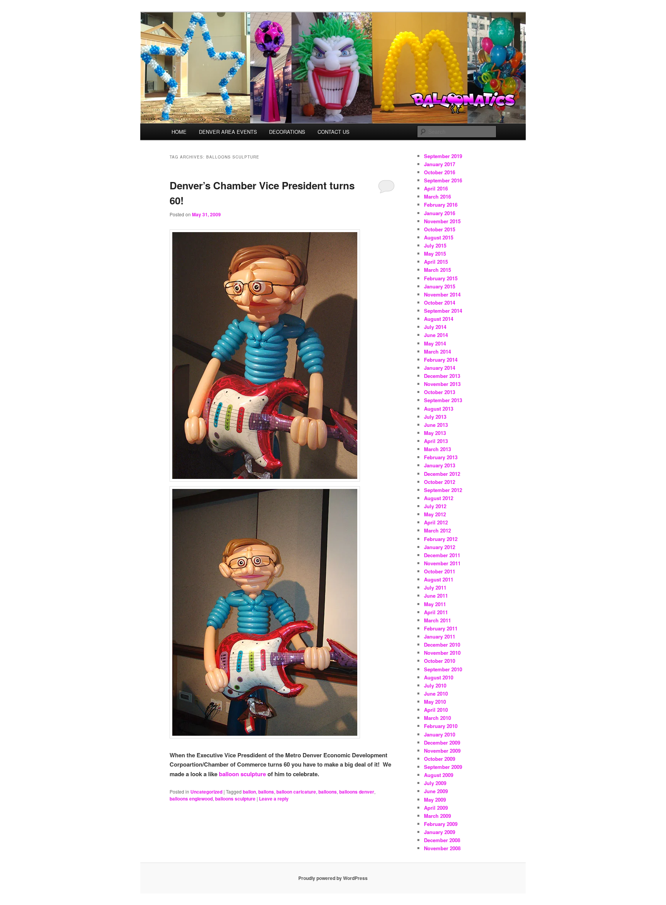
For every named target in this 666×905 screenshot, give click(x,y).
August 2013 (438, 408)
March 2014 (437, 351)
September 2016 (443, 180)
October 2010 (439, 660)
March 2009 (437, 815)
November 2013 (442, 384)
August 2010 (438, 677)
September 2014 (443, 310)
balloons (327, 791)
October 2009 (439, 758)
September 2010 (443, 669)
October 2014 (439, 302)
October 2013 (439, 392)
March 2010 (437, 717)
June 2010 (436, 693)
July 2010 (435, 685)
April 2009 (436, 807)
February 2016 (440, 204)
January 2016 (439, 213)
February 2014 (440, 359)
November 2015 (442, 221)
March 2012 (437, 530)
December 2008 (442, 840)
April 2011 (436, 612)
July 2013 (435, 416)
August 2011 (438, 579)
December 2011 (442, 555)
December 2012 (442, 473)
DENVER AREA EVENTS (228, 131)
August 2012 (438, 498)
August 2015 (438, 237)
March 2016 (437, 196)
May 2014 (435, 343)
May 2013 (435, 432)
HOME (179, 131)
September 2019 (443, 156)
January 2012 (439, 547)
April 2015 (436, 261)
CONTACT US (334, 131)
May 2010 (435, 701)
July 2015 (435, 245)
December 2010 (442, 644)
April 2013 (436, 441)
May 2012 (435, 514)
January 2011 (439, 636)
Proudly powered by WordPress (333, 878)
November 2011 (442, 563)
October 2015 (439, 229)
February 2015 (440, 278)
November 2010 (442, 652)
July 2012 (435, 506)
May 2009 (435, 799)
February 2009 (440, 823)
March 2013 (437, 449)
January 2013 (439, 465)
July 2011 (435, 587)
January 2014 (439, 367)
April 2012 (436, 522)
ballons (266, 791)
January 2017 (439, 164)
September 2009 (443, 766)
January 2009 (439, 832)
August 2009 (438, 775)
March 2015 (437, 269)
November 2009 (442, 750)
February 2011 (440, 628)
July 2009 (435, 783)
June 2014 (436, 335)
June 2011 (436, 595)
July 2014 (435, 326)
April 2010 (436, 709)
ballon (249, 791)
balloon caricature (296, 791)
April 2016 (436, 188)
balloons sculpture (235, 798)
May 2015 (435, 253)
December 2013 (442, 375)
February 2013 (440, 457)
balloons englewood (191, 798)
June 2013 (436, 424)
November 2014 (442, 294)
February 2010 (440, 726)
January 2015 (439, 286)
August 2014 (438, 318)
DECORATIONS (287, 131)
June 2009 (436, 791)
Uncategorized (206, 791)
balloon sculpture (242, 774)
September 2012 (443, 490)
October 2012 (439, 481)
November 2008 (442, 848)
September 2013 (443, 400)
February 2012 (440, 539)
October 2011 (439, 571)
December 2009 (442, 742)
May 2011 (435, 604)
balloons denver (356, 791)
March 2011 (437, 620)
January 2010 (439, 734)
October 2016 (439, 172)
